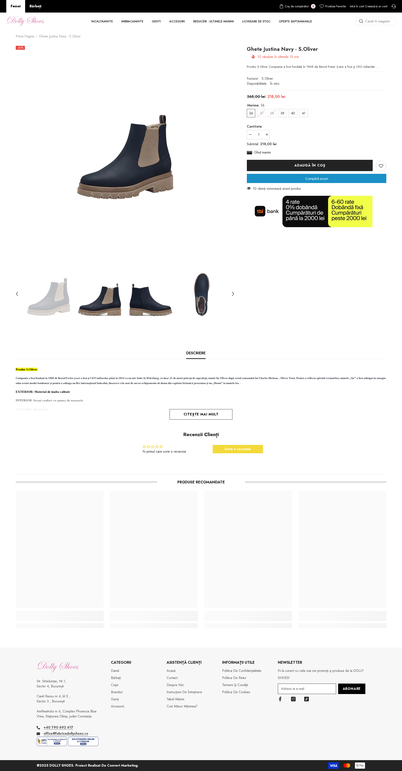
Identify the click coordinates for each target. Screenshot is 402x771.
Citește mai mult (201, 414)
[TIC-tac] (307, 699)
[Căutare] (376, 21)
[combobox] (376, 21)
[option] (125, 150)
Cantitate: (254, 126)
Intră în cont (357, 6)
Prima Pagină (25, 36)
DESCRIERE (196, 353)
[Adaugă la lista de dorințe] (381, 166)
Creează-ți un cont (376, 6)
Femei (16, 6)
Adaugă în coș (310, 165)
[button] (17, 294)
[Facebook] (280, 699)
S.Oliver (267, 78)
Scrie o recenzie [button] (238, 449)
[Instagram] (293, 699)
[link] (60, 619)
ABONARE (352, 688)
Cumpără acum (316, 179)
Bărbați (35, 6)
